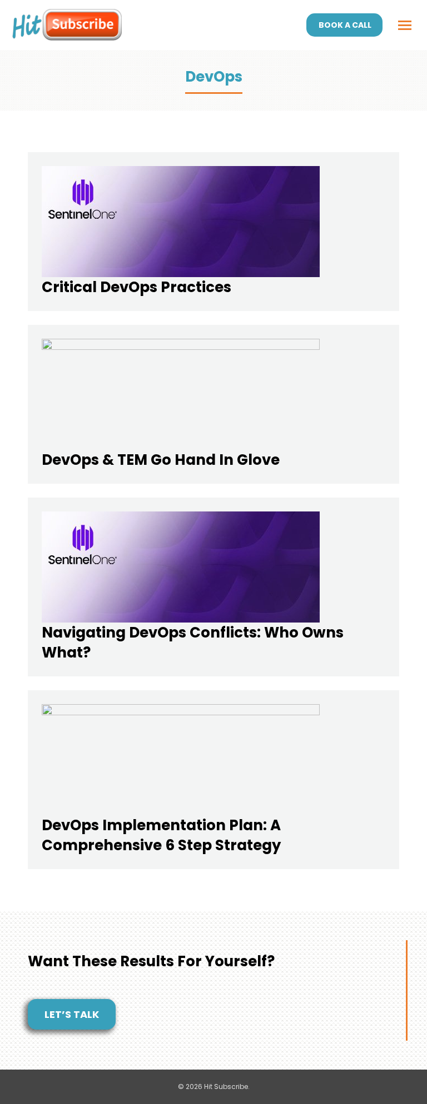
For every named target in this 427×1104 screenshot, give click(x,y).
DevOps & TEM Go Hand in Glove (161, 460)
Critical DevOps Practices (136, 287)
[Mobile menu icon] (405, 25)
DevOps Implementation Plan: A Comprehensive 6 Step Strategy (161, 835)
